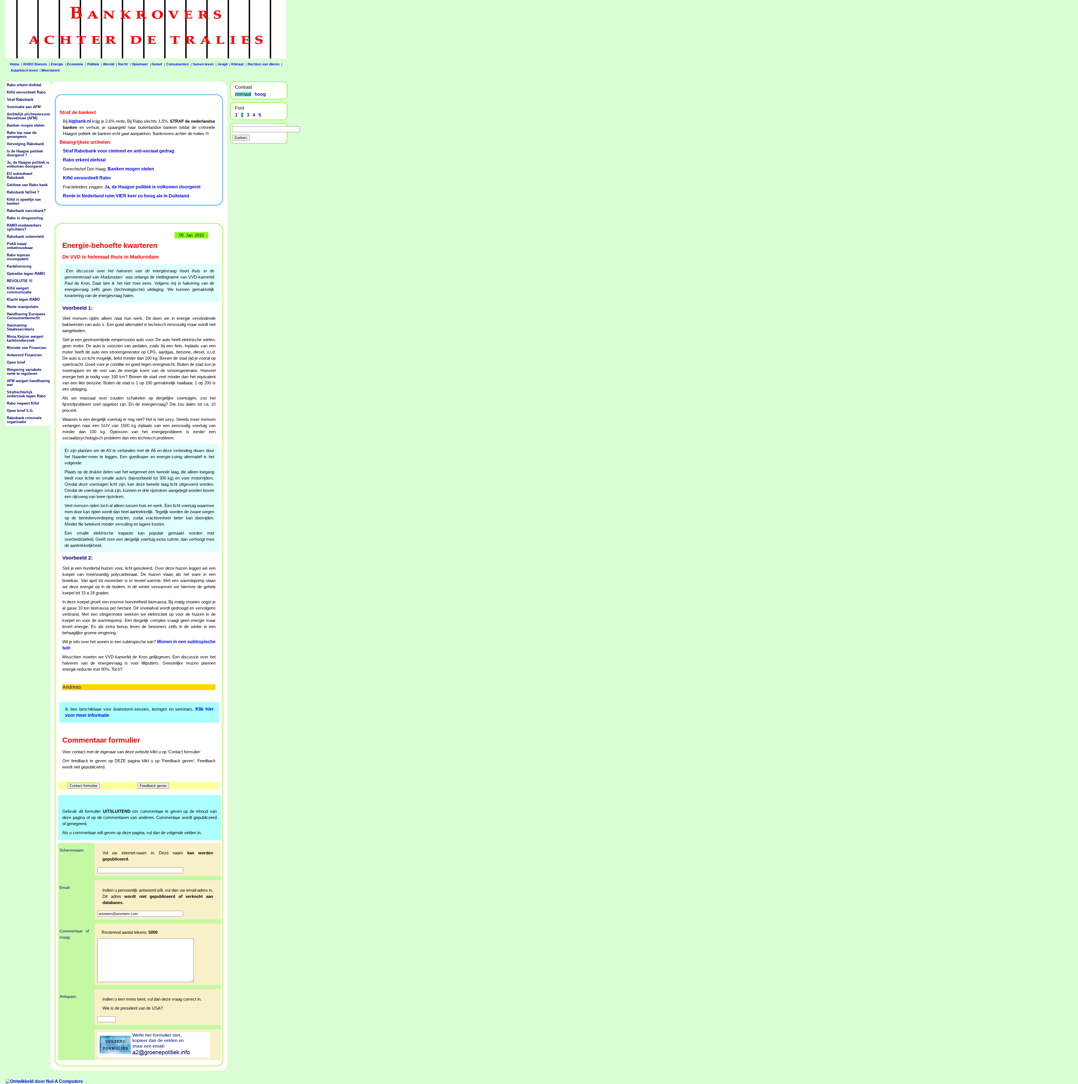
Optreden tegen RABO (26, 274)
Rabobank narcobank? (26, 211)
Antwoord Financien (24, 355)
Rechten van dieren (263, 64)
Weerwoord (50, 70)
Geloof (157, 64)
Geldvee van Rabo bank (27, 185)
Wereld (108, 64)
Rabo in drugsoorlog (25, 218)
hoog (260, 94)
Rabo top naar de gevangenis (21, 135)
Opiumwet (140, 64)
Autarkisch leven (24, 70)
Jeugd (222, 64)
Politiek (93, 64)
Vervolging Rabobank (25, 144)
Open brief (16, 362)
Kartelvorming (19, 266)
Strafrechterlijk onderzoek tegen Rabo (26, 394)
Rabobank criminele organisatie (24, 420)
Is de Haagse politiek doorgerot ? (25, 153)
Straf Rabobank (20, 100)
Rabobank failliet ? (23, 192)
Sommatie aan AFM (24, 107)
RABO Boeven (35, 64)
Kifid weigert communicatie (19, 290)
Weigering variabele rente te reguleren (24, 372)
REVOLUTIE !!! (19, 281)
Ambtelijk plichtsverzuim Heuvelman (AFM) (28, 116)
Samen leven (203, 64)
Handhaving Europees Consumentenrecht (26, 316)
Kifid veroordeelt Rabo (87, 177)
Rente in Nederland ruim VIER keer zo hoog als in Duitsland (126, 195)
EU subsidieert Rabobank (19, 176)
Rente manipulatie (22, 307)
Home (14, 64)
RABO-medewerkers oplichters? (24, 227)
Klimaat (237, 64)
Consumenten (177, 64)
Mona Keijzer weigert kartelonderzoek (25, 339)
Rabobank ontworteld (25, 237)
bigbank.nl (79, 121)
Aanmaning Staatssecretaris (20, 327)
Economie (75, 64)
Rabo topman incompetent (18, 257)
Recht (123, 64)
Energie (57, 64)
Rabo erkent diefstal (84, 160)
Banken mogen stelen (131, 168)
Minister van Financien (26, 348)
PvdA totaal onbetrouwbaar (20, 246)
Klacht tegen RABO (23, 300)
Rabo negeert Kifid (23, 403)
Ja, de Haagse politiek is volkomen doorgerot (152, 186)
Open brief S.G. (20, 411)
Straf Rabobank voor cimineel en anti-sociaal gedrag (118, 151)
